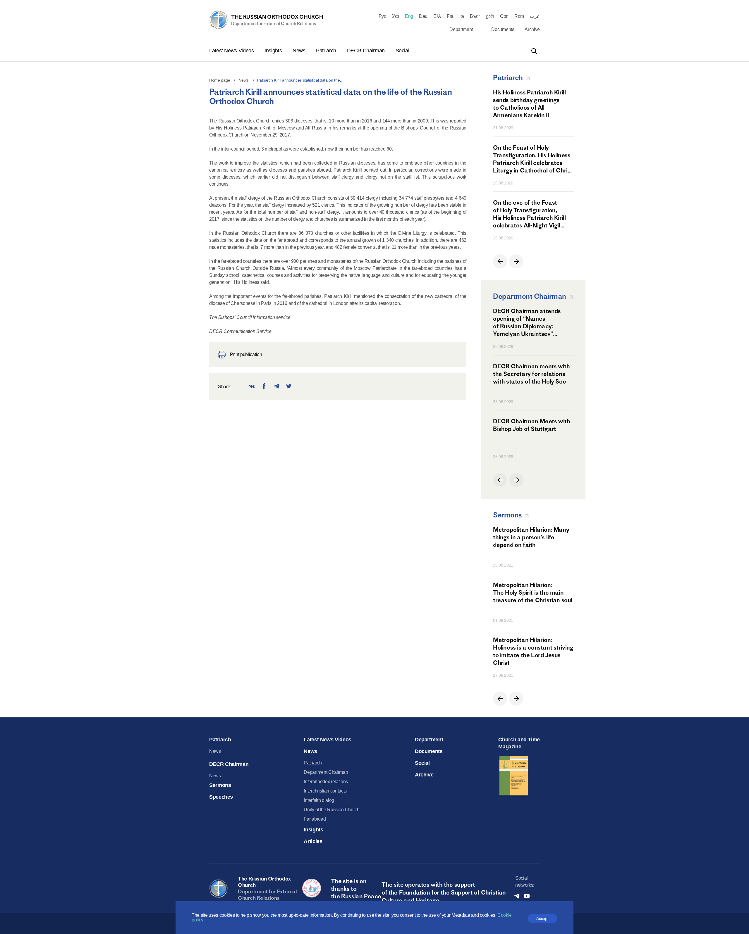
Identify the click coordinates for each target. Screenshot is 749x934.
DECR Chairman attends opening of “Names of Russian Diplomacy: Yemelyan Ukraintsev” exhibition (527, 322)
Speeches (221, 797)
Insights (273, 50)
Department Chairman (326, 772)
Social (402, 50)
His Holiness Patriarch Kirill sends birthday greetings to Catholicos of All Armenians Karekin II (529, 104)
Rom (519, 16)
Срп (504, 16)
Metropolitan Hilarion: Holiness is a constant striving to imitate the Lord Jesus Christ (533, 651)
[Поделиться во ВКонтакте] (252, 386)
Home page (219, 80)
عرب (535, 16)
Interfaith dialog (319, 800)
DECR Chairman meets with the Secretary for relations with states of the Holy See (531, 373)
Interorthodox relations (326, 781)
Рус (382, 16)
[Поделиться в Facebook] (264, 386)
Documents (503, 29)
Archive (532, 29)
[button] (500, 261)
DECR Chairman (366, 50)
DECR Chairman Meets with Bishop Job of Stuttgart (531, 424)
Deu (423, 16)
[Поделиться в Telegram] (276, 386)
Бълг (475, 16)
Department (461, 29)
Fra (450, 16)
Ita (461, 16)
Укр (395, 16)
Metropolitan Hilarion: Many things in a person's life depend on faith (531, 537)
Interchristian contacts (325, 790)
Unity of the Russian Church (331, 809)
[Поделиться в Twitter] (288, 386)
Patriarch (326, 50)
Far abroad (315, 818)
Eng (409, 16)
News (300, 50)
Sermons (220, 785)
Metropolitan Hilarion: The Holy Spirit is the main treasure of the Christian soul (532, 592)
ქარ (490, 16)
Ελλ (437, 16)
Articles (313, 841)
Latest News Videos (232, 50)
